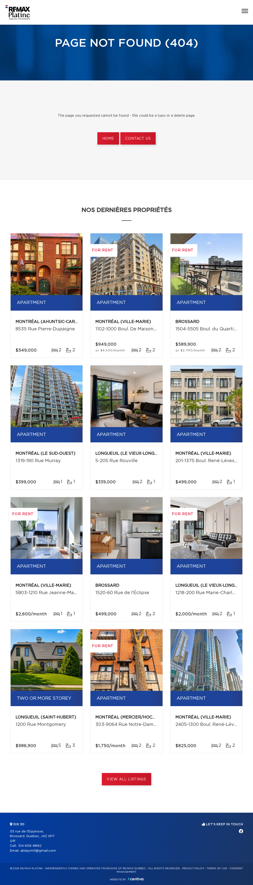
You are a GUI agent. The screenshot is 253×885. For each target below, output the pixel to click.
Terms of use (217, 868)
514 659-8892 (30, 845)
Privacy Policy (193, 868)
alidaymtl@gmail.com (38, 850)
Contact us (138, 138)
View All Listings (126, 779)
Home (108, 138)
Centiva (136, 879)
